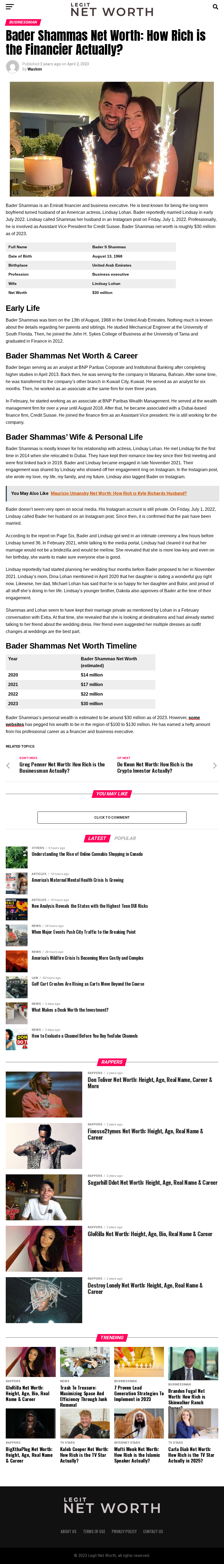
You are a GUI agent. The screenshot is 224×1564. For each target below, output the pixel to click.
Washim (35, 69)
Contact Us (153, 1531)
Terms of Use (94, 1531)
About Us (68, 1531)
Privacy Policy (124, 1531)
